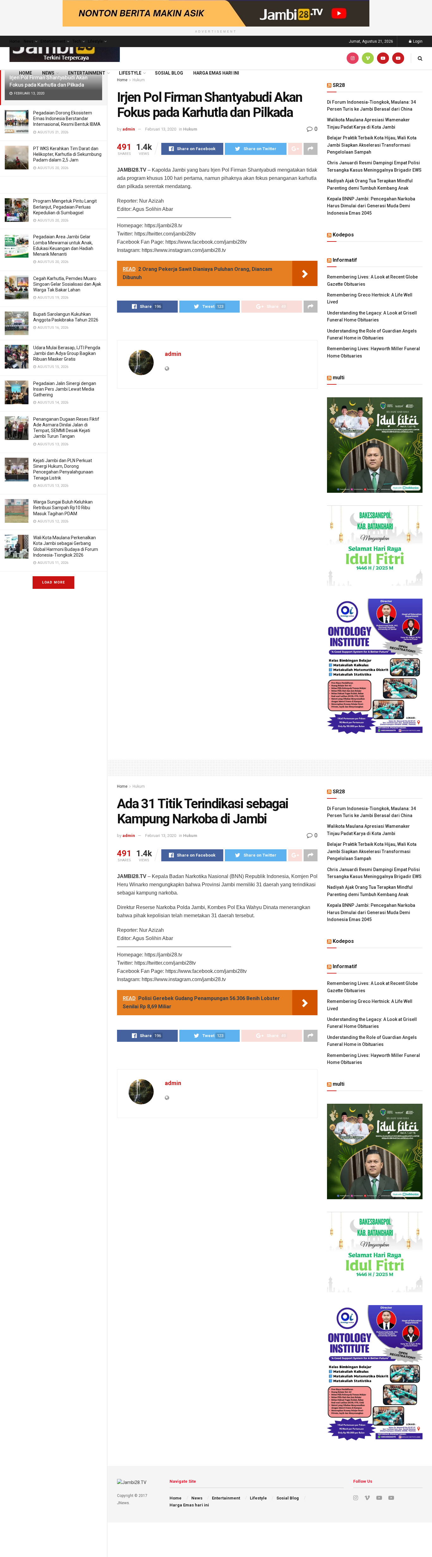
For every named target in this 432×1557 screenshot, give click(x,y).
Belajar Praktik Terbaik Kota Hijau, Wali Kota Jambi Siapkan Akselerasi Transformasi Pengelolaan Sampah (372, 145)
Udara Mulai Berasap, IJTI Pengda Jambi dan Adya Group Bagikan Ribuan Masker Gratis (66, 353)
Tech (76, 41)
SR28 (339, 85)
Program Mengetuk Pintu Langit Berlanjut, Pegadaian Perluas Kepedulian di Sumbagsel (65, 206)
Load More (53, 582)
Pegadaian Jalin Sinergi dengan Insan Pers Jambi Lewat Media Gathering (64, 389)
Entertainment (52, 41)
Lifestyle (95, 41)
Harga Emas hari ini (216, 73)
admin (128, 129)
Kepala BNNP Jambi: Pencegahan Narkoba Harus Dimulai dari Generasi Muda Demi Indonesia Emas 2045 (371, 206)
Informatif (345, 260)
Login (417, 41)
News (29, 41)
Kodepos (343, 235)
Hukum (190, 129)
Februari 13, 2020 (160, 129)
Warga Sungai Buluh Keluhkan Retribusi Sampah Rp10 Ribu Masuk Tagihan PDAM (63, 507)
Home (14, 41)
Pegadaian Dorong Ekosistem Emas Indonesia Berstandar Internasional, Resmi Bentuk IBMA (67, 118)
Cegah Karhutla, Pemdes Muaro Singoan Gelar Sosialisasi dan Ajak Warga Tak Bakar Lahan (67, 284)
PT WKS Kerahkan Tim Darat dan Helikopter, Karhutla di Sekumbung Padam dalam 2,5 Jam (67, 154)
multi (338, 378)
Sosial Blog (169, 73)
